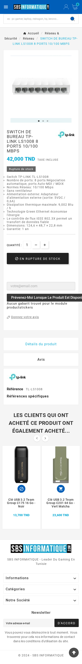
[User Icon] (66, 7)
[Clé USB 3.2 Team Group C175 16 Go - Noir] (21, 510)
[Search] (72, 19)
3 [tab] (47, 121)
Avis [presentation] (41, 359)
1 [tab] (39, 121)
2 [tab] (43, 121)
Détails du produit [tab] (41, 344)
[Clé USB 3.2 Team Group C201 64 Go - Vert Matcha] (61, 510)
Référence (15, 389)
